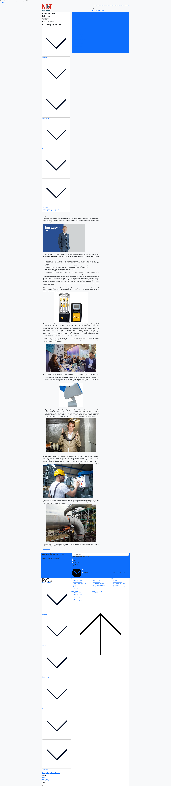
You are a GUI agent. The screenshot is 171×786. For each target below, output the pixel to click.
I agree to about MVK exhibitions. (104, 572)
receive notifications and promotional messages (101, 572)
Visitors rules (77, 37)
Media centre (45, 118)
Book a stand (77, 23)
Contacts (76, 21)
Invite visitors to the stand (80, 28)
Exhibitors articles (78, 43)
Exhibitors (44, 57)
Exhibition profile (78, 13)
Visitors (44, 88)
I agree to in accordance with (103, 569)
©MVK (43, 777)
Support (76, 18)
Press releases (77, 45)
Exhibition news (78, 42)
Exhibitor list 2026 (78, 14)
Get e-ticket (77, 32)
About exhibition (46, 27)
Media (75, 48)
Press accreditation (78, 50)
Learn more (44, 1)
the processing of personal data (97, 569)
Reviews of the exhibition (80, 16)
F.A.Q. (75, 19)
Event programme (78, 52)
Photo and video (78, 46)
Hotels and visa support (80, 30)
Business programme (47, 149)
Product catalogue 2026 (80, 36)
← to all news (46, 549)
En (93, 8)
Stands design (77, 25)
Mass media (76, 562)
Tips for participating (79, 27)
